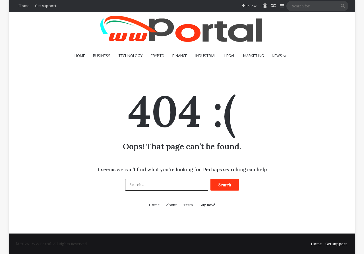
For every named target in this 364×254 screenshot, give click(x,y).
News (277, 55)
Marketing (253, 55)
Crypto (157, 55)
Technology (130, 55)
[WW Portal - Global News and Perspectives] (182, 30)
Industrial (205, 55)
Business (101, 55)
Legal (229, 55)
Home (23, 5)
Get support (46, 5)
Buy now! (207, 205)
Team (188, 205)
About (171, 205)
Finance (179, 55)
